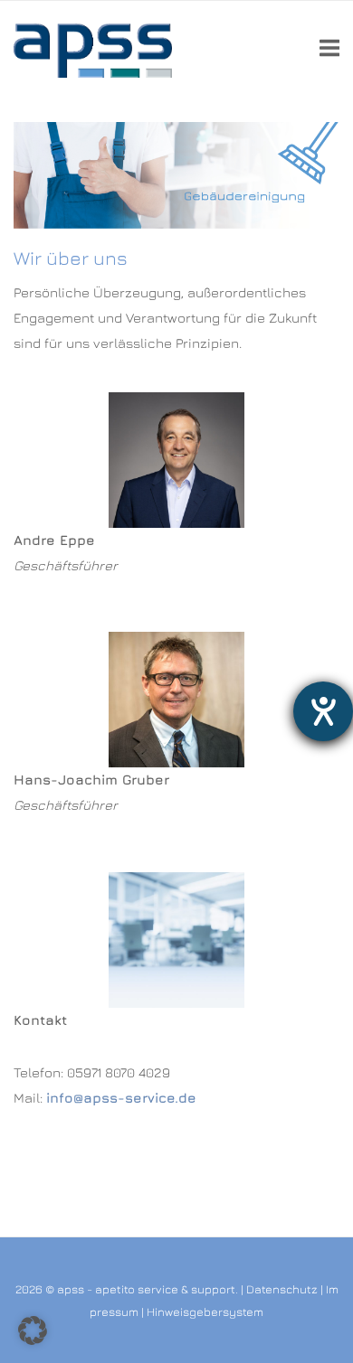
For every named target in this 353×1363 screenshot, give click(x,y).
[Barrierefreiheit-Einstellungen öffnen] (323, 711)
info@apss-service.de (121, 1097)
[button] (32, 1330)
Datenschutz (282, 1289)
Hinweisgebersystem (205, 1311)
